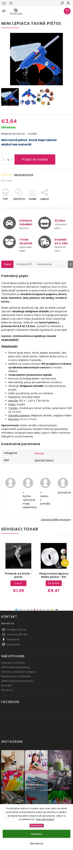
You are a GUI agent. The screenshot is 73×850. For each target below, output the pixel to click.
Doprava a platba (13, 662)
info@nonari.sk (16, 629)
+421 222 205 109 (17, 634)
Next (67, 535)
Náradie (39, 453)
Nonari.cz (7, 690)
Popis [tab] (7, 264)
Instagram (13, 644)
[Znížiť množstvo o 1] (3, 159)
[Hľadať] (62, 3)
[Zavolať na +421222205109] (11, 3)
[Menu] (4, 10)
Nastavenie (36, 825)
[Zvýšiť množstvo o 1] (11, 159)
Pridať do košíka (35, 159)
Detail (18, 583)
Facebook (13, 639)
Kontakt (6, 685)
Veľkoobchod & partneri (17, 680)
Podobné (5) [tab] (24, 264)
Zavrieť (62, 205)
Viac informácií (45, 819)
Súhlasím (36, 833)
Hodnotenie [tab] (44, 264)
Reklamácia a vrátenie (16, 676)
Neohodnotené (23, 175)
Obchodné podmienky (15, 667)
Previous (62, 535)
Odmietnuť (36, 843)
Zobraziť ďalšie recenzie (55, 519)
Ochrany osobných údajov (18, 671)
